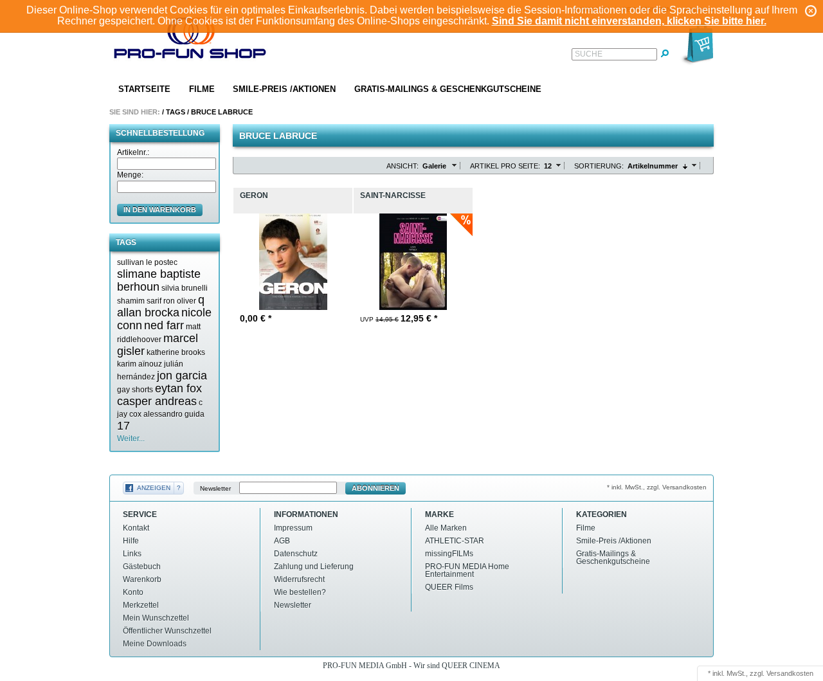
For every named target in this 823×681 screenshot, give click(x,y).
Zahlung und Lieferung (314, 566)
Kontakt (136, 527)
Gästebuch (142, 566)
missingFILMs (449, 553)
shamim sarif (139, 300)
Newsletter (215, 488)
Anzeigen (153, 487)
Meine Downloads (154, 643)
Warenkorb (142, 579)
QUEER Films (449, 587)
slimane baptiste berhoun (159, 280)
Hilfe (131, 540)
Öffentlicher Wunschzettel (167, 630)
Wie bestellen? (300, 592)
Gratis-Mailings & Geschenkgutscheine (447, 89)
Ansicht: (402, 166)
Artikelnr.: (133, 152)
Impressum (293, 527)
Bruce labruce (222, 112)
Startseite (144, 89)
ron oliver (179, 300)
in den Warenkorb (159, 209)
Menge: (130, 174)
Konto (133, 592)
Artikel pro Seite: (505, 166)
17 (123, 425)
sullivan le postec (147, 262)
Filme (202, 89)
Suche (588, 54)
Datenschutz (296, 553)
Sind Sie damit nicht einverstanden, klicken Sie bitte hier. (629, 20)
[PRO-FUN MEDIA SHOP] (190, 40)
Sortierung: (599, 166)
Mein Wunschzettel (156, 617)
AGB (282, 540)
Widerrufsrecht (299, 579)
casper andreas (157, 401)
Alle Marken (446, 527)
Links (132, 553)
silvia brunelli (184, 288)
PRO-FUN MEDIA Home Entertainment (467, 570)
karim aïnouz (139, 363)
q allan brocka (160, 306)
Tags (175, 112)
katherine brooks (176, 352)
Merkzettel (141, 605)
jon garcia (182, 375)
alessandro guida (173, 414)
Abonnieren (375, 488)
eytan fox (178, 388)
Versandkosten (789, 673)
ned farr (164, 325)
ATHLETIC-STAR (454, 540)
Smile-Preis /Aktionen (284, 89)
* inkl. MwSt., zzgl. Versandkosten (657, 487)
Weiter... (131, 438)
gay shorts (135, 389)
